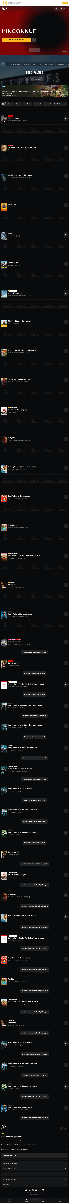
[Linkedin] (43, 1190)
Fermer (36, 50)
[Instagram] (33, 1190)
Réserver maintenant (18, 40)
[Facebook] (26, 1190)
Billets (59, 1201)
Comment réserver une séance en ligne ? (12, 1140)
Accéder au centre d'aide (9, 1156)
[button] (56, 9)
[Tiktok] (40, 1190)
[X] (29, 1190)
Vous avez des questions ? (10, 1179)
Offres (43, 1201)
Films (9, 1201)
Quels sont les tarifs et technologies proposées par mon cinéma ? (18, 1145)
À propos (5, 1174)
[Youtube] (36, 1190)
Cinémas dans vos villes (9, 1168)
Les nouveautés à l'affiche (10, 1163)
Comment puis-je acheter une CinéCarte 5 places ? (14, 1149)
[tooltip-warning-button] (26, 121)
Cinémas (26, 1201)
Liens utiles (6, 1185)
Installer (64, 3)
